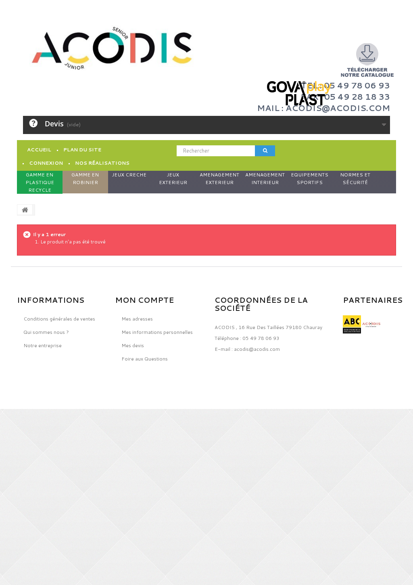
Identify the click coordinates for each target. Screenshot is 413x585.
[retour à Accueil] (25, 209)
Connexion (46, 162)
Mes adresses (137, 318)
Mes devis (132, 345)
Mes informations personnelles (157, 332)
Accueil (39, 149)
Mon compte (144, 300)
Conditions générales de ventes (59, 318)
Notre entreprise (42, 345)
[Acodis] (111, 48)
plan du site (82, 149)
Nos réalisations (102, 162)
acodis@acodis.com (257, 349)
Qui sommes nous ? (46, 332)
